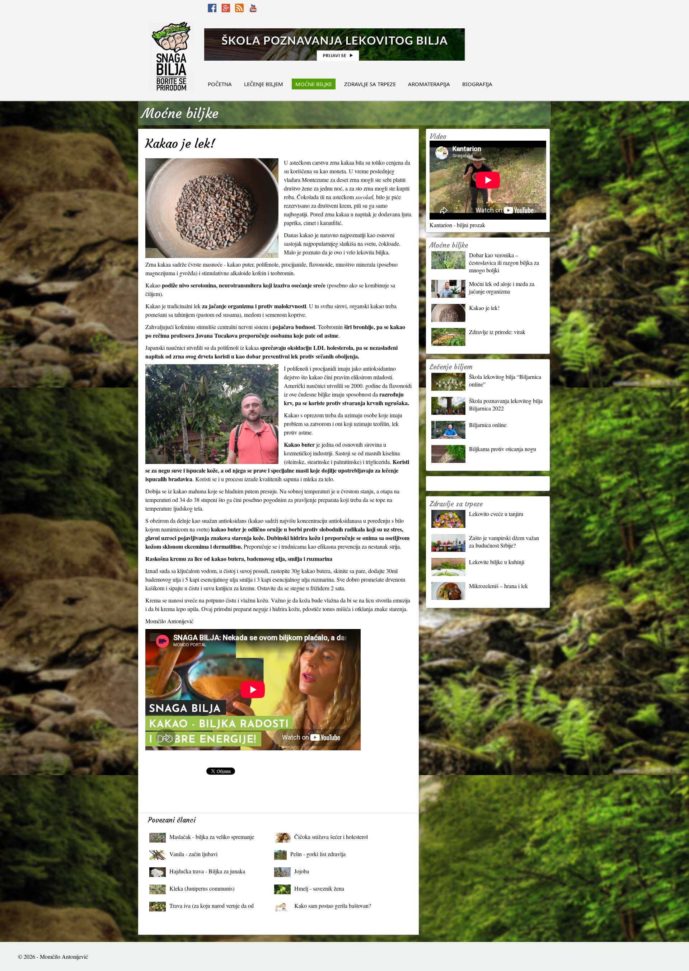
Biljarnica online (487, 424)
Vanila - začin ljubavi (193, 854)
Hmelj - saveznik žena (319, 888)
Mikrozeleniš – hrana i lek (498, 586)
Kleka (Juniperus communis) (201, 888)
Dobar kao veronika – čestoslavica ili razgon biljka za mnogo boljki (504, 262)
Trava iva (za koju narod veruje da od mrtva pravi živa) (211, 907)
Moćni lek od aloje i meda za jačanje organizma (501, 287)
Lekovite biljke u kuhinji (496, 562)
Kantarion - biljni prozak (457, 225)
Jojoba (301, 871)
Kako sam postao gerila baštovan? (332, 905)
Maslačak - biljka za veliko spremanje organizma (211, 838)
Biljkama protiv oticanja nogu (502, 448)
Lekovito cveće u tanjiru (496, 513)
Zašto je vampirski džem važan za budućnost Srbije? (504, 541)
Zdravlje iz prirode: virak (497, 332)
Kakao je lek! (484, 307)
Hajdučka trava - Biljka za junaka (207, 871)
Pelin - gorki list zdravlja (318, 854)
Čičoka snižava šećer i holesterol (331, 836)
